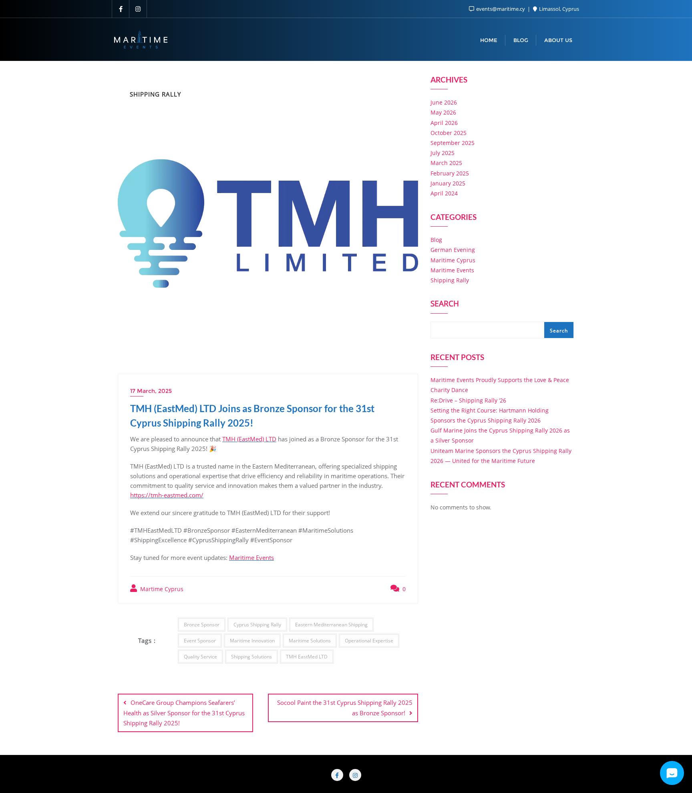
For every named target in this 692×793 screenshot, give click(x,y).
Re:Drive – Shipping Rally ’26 (468, 400)
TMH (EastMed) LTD (249, 439)
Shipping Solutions (251, 656)
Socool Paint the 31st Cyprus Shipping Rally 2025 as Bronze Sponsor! (344, 707)
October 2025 (448, 133)
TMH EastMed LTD (307, 656)
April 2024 (444, 193)
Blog (436, 240)
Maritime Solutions (310, 640)
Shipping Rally (449, 280)
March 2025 (446, 163)
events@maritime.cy (500, 8)
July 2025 (442, 153)
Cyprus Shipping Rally (257, 624)
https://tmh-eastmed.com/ (166, 495)
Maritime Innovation (252, 640)
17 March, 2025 (151, 390)
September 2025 (452, 143)
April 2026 (444, 123)
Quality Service (200, 656)
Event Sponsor (200, 640)
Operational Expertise (369, 640)
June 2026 (443, 102)
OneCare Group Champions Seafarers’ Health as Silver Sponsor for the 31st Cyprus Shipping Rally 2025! (184, 712)
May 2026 (443, 112)
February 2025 (449, 173)
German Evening (452, 250)
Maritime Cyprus (452, 260)
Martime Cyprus (161, 589)
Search (444, 304)
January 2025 (447, 183)
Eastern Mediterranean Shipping (331, 624)
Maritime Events (251, 557)
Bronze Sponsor (201, 624)
